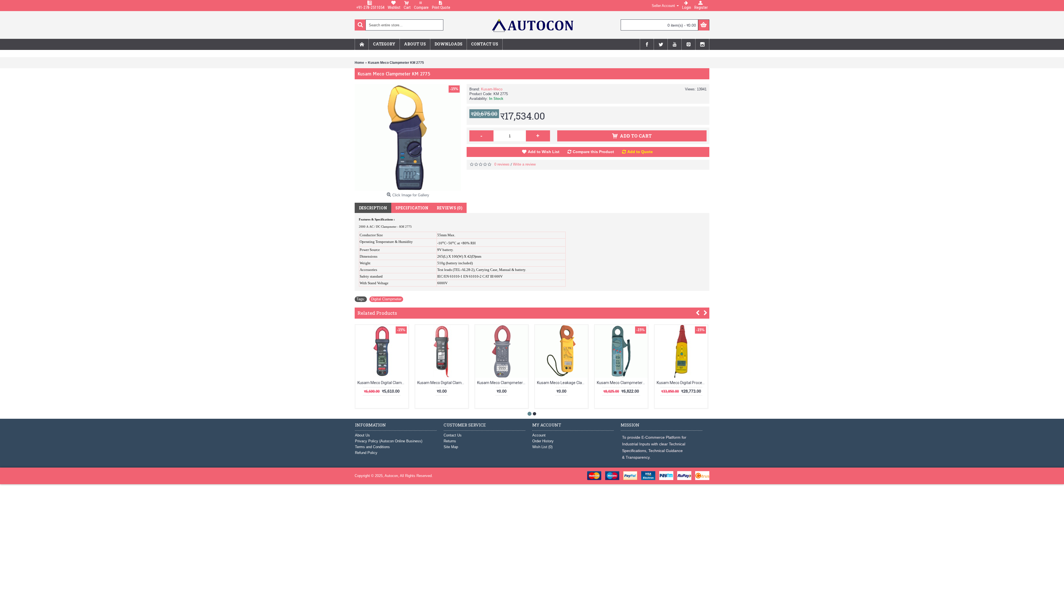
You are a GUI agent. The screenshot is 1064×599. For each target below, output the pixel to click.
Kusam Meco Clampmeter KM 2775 (396, 63)
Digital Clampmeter (386, 299)
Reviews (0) (449, 207)
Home (359, 63)
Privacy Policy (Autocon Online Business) (388, 441)
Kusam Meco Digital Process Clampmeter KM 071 (682, 382)
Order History (543, 441)
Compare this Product (593, 151)
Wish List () (542, 447)
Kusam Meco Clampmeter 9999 (502, 382)
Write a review (524, 164)
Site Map (451, 447)
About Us (362, 435)
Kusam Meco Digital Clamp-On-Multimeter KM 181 (442, 382)
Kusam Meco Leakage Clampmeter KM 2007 (562, 382)
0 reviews (502, 164)
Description (373, 207)
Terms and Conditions (372, 447)
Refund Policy (366, 453)
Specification (411, 207)
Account (539, 435)
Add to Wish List (543, 151)
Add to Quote (640, 151)
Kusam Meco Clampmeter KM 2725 (622, 382)
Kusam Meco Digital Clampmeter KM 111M (382, 382)
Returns (450, 441)
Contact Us (453, 435)
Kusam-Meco (491, 89)
